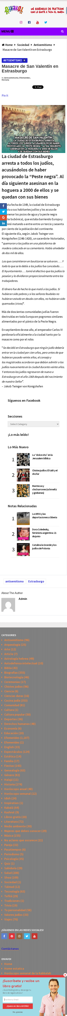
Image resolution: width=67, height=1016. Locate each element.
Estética (9, 756)
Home (8, 964)
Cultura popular (14, 714)
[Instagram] (19, 936)
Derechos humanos (17, 724)
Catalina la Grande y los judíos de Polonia (44, 546)
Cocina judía (12, 700)
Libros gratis (12, 817)
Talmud (9, 887)
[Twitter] (27, 936)
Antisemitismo (12, 60)
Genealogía (11, 770)
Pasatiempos (12, 849)
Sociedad (10, 882)
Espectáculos (13, 752)
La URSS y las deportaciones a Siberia (44, 515)
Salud (8, 873)
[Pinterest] (12, 936)
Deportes (10, 719)
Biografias (11, 673)
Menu (5, 31)
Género (9, 775)
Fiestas (9, 766)
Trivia (8, 905)
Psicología (11, 859)
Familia (8, 761)
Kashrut (9, 812)
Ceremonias (12, 682)
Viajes (8, 919)
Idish (7, 798)
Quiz (7, 863)
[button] (24, 983)
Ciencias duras (13, 696)
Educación (11, 733)
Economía (10, 728)
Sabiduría (10, 868)
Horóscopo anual (15, 789)
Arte (7, 649)
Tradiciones (12, 901)
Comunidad (11, 705)
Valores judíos (13, 915)
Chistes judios (13, 686)
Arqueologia (12, 645)
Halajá (8, 780)
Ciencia (9, 691)
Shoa (7, 877)
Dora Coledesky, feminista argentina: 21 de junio (44, 533)
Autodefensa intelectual (20, 663)
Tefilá (8, 896)
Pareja (8, 845)
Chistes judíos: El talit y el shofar (44, 472)
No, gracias (18, 1012)
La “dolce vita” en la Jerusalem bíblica (42, 456)
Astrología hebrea (16, 659)
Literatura (11, 822)
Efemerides (24, 77)
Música (8, 835)
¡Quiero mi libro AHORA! (18, 1006)
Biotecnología (13, 677)
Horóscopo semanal (17, 794)
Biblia (8, 668)
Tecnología (11, 891)
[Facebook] (4, 936)
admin (23, 598)
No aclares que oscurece (20, 840)
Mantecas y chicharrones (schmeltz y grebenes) (44, 489)
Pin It (5, 95)
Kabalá (8, 808)
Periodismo (11, 854)
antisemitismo (14, 581)
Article (8, 654)
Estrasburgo (36, 581)
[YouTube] (34, 936)
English (9, 747)
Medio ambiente (15, 826)
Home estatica (14, 968)
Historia (5, 79)
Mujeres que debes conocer (22, 831)
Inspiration (11, 803)
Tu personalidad (15, 910)
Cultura (9, 710)
